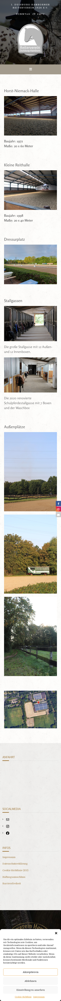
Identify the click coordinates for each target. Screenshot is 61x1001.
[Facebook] (8, 834)
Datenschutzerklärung (15, 863)
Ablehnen (30, 981)
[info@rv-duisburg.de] (8, 820)
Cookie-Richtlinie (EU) (15, 870)
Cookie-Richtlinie (23, 997)
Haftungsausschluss (13, 877)
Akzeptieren (30, 972)
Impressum (39, 997)
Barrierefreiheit (11, 883)
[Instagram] (8, 827)
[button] (56, 933)
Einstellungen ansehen (30, 990)
